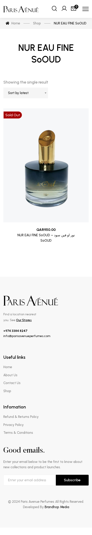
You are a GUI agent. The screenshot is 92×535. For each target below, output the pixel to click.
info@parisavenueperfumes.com (26, 336)
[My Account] (64, 9)
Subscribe (72, 480)
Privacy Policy (13, 425)
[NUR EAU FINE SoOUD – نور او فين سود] (46, 165)
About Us (10, 375)
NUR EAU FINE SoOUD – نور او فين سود (46, 235)
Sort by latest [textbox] (18, 93)
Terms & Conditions (18, 433)
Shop (7, 391)
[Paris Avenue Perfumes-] (21, 9)
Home (7, 367)
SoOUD (46, 240)
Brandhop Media (57, 507)
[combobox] (25, 93)
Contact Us (12, 383)
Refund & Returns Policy (21, 417)
